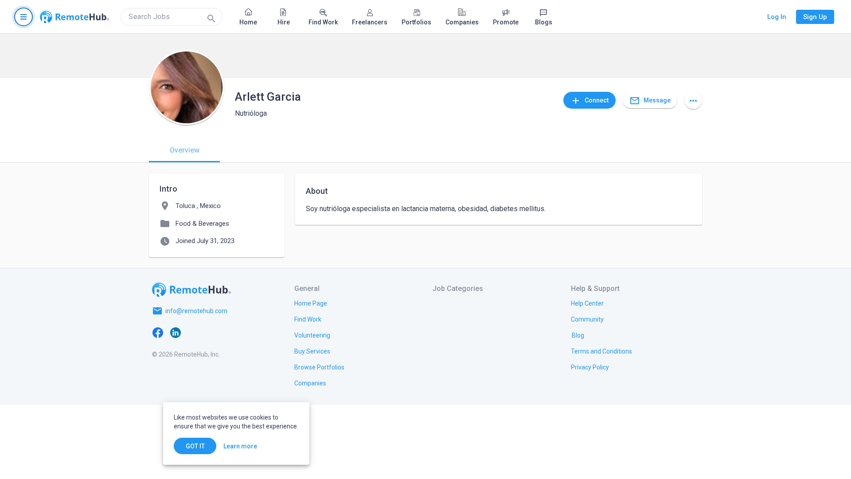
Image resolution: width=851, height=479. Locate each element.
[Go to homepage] (74, 17)
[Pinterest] (229, 332)
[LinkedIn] (175, 332)
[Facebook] (158, 332)
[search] (172, 17)
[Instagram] (211, 332)
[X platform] (193, 332)
